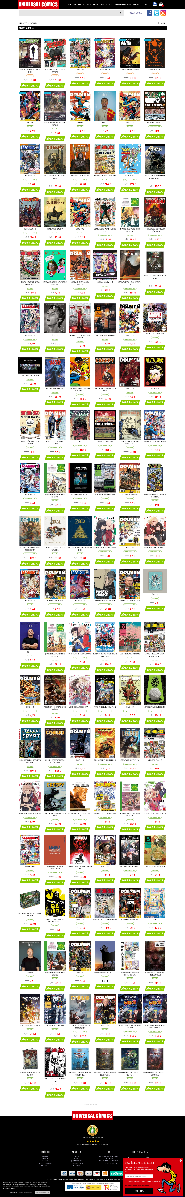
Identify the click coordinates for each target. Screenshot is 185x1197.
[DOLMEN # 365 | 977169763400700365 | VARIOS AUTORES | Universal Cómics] (30, 690)
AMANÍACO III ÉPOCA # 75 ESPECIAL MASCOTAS (30, 442)
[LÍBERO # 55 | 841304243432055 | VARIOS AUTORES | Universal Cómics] (155, 581)
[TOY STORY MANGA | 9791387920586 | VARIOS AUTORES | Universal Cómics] (130, 159)
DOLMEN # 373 (130, 335)
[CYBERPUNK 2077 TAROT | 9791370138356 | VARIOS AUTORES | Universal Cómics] (155, 53)
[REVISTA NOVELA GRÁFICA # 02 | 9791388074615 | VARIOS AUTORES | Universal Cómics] (155, 106)
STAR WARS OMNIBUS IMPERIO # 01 (55, 388)
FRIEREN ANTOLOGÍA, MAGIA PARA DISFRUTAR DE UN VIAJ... (130, 973)
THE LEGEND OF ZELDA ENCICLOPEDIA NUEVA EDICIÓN (80, 548)
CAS (145, 5)
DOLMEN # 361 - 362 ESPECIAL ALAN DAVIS (105, 813)
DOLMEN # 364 (130, 707)
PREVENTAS (45, 1165)
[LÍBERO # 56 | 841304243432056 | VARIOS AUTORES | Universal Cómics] (55, 318)
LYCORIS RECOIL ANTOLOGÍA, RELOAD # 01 (30, 813)
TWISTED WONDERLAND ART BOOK (30, 375)
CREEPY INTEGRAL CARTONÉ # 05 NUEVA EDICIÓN (55, 814)
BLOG (77, 1156)
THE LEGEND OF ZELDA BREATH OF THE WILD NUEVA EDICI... (55, 548)
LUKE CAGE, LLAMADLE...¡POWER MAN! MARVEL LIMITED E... (80, 389)
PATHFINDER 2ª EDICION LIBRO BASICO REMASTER (30, 1073)
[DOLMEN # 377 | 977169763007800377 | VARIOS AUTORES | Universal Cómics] (80, 106)
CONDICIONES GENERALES (108, 1156)
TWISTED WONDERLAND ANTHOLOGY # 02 (105, 707)
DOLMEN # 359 (80, 919)
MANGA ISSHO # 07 (105, 69)
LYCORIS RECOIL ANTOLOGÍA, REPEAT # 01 (155, 813)
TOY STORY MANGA (130, 176)
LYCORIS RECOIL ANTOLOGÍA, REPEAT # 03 (155, 547)
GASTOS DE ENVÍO (77, 1163)
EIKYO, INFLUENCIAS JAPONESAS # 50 (55, 1025)
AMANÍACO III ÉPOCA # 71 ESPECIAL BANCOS (105, 919)
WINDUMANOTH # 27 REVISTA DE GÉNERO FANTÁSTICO (55, 123)
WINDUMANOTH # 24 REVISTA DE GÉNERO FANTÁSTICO (55, 708)
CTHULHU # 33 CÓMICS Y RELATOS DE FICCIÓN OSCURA (155, 230)
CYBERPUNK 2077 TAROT (154, 69)
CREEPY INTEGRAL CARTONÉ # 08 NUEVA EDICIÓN (105, 389)
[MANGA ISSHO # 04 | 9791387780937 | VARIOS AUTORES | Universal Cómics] (30, 478)
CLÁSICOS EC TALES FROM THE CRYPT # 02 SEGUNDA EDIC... (30, 761)
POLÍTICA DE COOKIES (108, 1163)
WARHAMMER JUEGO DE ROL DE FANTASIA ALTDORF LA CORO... (105, 1073)
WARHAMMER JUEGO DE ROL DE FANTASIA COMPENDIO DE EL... (80, 1073)
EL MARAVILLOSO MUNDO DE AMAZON (105, 601)
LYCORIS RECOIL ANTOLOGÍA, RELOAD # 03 (104, 547)
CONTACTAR (76, 1158)
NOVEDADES (72, 5)
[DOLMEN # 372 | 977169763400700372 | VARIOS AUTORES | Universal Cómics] (130, 372)
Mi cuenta (155, 4)
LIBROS (88, 5)
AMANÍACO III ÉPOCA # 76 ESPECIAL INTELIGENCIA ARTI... (30, 283)
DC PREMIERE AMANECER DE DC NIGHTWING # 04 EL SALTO (105, 655)
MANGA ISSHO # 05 (30, 335)
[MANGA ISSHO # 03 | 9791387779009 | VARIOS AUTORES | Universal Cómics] (30, 584)
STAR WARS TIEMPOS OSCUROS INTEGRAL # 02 (80, 814)
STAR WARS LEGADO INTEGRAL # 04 (80, 176)
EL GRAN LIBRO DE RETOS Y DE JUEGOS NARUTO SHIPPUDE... (155, 1026)
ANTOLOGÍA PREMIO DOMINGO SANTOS (155, 707)
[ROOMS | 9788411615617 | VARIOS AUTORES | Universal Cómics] (155, 903)
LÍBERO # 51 (30, 972)
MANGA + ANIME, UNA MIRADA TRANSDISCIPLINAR (55, 867)
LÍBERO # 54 (30, 652)
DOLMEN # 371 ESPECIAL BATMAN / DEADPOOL (55, 442)
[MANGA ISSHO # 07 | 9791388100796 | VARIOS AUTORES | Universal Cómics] (105, 53)
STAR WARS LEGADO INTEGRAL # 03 (129, 760)
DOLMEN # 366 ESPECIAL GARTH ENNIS (130, 601)
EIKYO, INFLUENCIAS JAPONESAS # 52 (130, 654)
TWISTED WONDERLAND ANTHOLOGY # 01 (130, 866)
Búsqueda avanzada (135, 13)
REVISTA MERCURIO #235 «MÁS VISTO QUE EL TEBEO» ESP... (54, 283)
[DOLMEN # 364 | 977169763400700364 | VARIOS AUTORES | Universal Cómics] (130, 690)
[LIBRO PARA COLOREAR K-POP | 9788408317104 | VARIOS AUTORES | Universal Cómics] (105, 265)
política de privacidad (153, 1181)
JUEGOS (95, 5)
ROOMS (155, 919)
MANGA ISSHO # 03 (30, 601)
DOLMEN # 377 (80, 122)
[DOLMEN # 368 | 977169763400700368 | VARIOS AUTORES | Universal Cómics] (130, 531)
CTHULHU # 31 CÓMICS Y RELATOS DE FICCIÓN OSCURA (55, 761)
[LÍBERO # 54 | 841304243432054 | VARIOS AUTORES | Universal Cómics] (30, 636)
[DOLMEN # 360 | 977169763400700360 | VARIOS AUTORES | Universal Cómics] (105, 850)
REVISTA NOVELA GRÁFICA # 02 (155, 122)
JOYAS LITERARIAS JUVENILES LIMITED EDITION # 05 (130, 230)
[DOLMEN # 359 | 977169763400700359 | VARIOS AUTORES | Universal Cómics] (80, 903)
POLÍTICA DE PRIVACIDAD (108, 1161)
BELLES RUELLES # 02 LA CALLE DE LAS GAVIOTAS (55, 70)
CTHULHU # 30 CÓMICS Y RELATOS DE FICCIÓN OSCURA (80, 1026)
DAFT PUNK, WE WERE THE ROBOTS (80, 494)
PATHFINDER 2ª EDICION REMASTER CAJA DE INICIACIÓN (30, 914)
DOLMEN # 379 (80, 69)
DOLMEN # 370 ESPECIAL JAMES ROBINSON (155, 441)
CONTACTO (136, 5)
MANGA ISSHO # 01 (30, 866)
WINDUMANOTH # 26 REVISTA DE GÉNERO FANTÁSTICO (80, 336)
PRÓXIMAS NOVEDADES (123, 5)
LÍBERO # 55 (155, 594)
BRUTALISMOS (155, 388)
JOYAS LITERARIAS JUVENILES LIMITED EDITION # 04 (55, 495)
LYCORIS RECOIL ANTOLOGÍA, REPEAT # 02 (80, 707)
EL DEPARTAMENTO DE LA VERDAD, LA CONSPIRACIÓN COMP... (155, 973)
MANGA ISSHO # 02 (80, 601)
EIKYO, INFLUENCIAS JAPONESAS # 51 (155, 866)
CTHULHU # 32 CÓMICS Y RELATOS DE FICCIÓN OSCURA (30, 548)
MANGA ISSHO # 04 (30, 494)
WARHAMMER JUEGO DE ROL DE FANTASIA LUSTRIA (155, 277)
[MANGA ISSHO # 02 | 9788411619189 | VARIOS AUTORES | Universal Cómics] (80, 584)
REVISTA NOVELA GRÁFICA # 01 (105, 441)
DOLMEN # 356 (105, 1025)
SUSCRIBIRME (139, 1191)
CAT (149, 5)
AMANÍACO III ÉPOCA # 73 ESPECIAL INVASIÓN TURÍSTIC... (154, 655)
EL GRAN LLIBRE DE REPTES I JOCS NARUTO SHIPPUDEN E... (130, 1026)
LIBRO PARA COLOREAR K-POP (105, 282)
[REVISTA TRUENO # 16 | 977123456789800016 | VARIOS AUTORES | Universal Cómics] (30, 212)
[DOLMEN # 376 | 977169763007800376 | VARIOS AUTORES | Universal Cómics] (130, 106)
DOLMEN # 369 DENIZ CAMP (129, 494)
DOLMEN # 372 (130, 388)
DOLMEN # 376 (130, 122)
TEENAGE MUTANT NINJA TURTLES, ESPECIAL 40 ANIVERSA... (155, 495)
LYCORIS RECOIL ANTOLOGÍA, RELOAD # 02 (80, 654)
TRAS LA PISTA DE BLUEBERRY (55, 229)
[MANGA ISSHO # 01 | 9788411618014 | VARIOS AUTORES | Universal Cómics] (30, 850)
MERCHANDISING (107, 5)
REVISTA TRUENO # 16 (30, 229)
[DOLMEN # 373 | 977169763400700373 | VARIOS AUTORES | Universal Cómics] (130, 318)
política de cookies (9, 1188)
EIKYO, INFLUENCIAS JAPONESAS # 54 (105, 335)
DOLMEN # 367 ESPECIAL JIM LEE (55, 601)
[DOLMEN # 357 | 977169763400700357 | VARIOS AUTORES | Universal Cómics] (80, 956)
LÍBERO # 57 (105, 122)
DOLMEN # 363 (80, 760)
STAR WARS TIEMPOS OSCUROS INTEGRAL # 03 (130, 283)
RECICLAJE (77, 1165)
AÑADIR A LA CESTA (30, 85)
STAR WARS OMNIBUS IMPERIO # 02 (129, 69)
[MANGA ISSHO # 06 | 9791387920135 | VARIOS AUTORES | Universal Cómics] (30, 159)
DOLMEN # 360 (105, 866)
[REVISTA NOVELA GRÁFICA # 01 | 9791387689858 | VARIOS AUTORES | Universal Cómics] (105, 425)
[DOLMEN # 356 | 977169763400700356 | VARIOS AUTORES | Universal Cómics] (105, 1009)
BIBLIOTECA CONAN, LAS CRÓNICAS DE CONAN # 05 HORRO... (155, 177)
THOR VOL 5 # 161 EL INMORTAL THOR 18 (105, 760)
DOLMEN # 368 (130, 547)
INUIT (80, 441)
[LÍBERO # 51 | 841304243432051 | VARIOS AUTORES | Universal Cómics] (30, 956)
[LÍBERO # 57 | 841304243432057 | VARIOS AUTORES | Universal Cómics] (105, 106)
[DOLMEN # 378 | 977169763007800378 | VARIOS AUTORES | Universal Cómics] (30, 106)
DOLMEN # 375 (80, 229)
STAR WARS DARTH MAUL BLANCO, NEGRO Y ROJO (80, 867)
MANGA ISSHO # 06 (30, 176)
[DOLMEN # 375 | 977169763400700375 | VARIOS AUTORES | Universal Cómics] (80, 212)
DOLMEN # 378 (30, 122)
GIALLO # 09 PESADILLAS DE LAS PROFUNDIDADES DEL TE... (54, 920)
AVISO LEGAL (108, 1158)
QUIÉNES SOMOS (77, 1161)
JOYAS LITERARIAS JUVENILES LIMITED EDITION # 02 (130, 814)
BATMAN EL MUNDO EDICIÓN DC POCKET (105, 972)
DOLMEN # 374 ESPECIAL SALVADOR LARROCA (80, 283)
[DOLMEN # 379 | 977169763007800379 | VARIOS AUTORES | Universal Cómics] (80, 53)
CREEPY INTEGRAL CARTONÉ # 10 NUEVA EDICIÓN (55, 177)
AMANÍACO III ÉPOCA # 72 (155, 760)
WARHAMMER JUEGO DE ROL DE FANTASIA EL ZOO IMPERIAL (155, 1073)
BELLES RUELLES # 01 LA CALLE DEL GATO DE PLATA (105, 230)
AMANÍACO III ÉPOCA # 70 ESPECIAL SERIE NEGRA (55, 1080)
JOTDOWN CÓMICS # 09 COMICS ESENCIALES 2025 (130, 442)
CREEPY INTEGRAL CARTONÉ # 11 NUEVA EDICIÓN (30, 70)
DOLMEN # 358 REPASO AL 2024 (130, 919)
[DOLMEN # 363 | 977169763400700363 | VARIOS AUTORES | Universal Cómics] (80, 743)
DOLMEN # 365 (30, 707)
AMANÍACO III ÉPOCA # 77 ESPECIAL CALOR (105, 176)
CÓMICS (81, 5)
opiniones (93, 1144)
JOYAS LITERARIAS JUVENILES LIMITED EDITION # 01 (55, 973)
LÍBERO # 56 (55, 335)
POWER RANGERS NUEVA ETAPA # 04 (30, 1025)
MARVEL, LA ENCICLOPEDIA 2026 (155, 333)
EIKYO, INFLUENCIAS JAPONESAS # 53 (105, 494)
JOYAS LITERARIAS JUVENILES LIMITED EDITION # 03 (55, 655)
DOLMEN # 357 (80, 972)
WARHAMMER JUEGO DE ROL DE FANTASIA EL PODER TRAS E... (130, 1073)
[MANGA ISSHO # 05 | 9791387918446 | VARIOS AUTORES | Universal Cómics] (30, 318)
